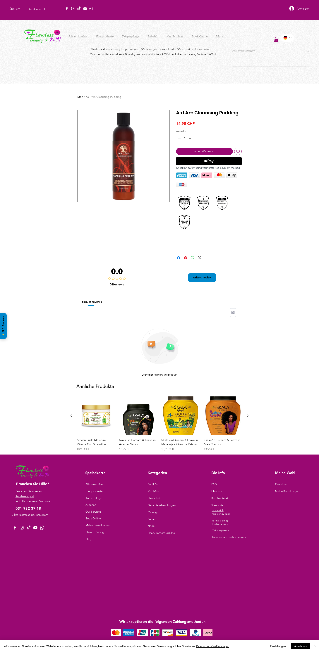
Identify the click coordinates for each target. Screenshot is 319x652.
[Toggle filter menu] (233, 312)
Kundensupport (25, 496)
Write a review (202, 277)
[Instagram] (73, 8)
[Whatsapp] (91, 8)
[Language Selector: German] (287, 38)
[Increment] (190, 138)
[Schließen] (314, 646)
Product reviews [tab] (91, 302)
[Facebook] (67, 8)
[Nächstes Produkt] (248, 415)
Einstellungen (278, 646)
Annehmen (300, 646)
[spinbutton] (184, 138)
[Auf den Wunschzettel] (238, 151)
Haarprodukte (93, 491)
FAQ (214, 484)
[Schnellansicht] (96, 415)
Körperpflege (93, 498)
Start (80, 96)
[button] (106, 36)
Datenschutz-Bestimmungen (212, 646)
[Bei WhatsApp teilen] (192, 258)
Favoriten (281, 484)
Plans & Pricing (94, 532)
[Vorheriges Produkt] (71, 415)
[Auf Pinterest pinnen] (185, 258)
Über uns (216, 491)
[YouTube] (85, 8)
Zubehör (90, 505)
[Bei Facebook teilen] (178, 258)
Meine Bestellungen (97, 525)
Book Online (93, 518)
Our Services (93, 511)
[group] (159, 424)
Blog (88, 539)
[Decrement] (179, 138)
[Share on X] (199, 258)
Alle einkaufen (94, 484)
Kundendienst (219, 498)
